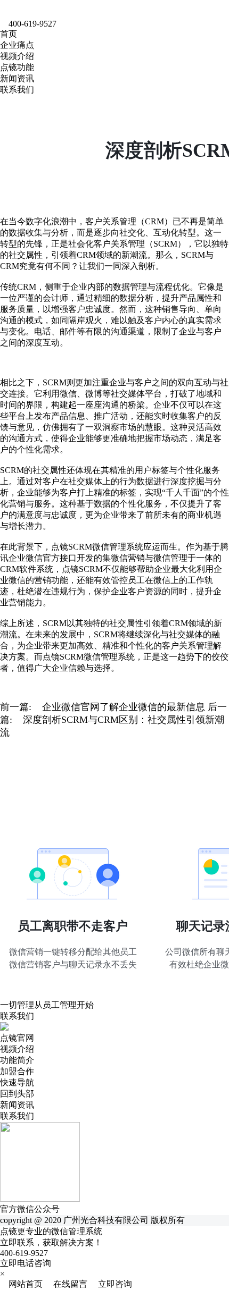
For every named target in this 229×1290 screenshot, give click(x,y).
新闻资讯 (17, 78)
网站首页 (22, 1283)
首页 (8, 33)
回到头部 (17, 1093)
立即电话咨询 (25, 1263)
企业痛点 (17, 44)
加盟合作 (17, 1071)
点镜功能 (17, 67)
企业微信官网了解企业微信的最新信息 (123, 707)
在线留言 (67, 1283)
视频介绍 (17, 56)
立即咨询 (110, 1283)
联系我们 (17, 89)
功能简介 (17, 1060)
